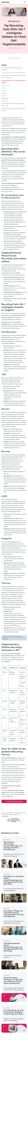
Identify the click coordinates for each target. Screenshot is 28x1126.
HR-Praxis (9, 58)
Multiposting (7, 288)
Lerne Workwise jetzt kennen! (14, 801)
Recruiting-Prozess (16, 121)
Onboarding (19, 341)
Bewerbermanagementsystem (11, 613)
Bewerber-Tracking (10, 290)
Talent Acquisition (22, 514)
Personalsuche (17, 58)
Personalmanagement (11, 414)
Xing (22, 520)
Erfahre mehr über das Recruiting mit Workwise (12, 638)
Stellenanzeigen (19, 384)
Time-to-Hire (9, 176)
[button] (25, 2)
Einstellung (18, 461)
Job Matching (22, 288)
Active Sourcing (14, 288)
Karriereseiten (10, 392)
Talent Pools (16, 249)
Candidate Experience (6, 178)
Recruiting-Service (17, 588)
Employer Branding (20, 575)
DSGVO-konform (8, 300)
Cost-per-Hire (9, 191)
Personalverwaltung (20, 443)
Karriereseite (14, 615)
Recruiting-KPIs (7, 426)
